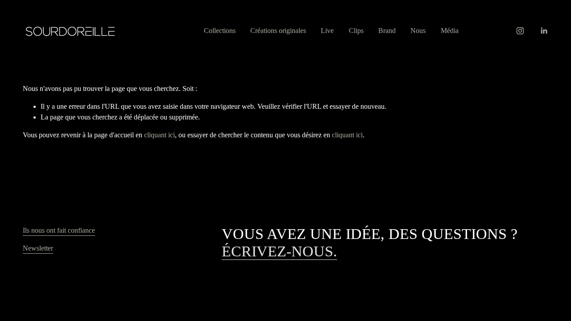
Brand (387, 30)
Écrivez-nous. (279, 251)
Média (450, 30)
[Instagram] (520, 30)
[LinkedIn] (543, 30)
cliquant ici (159, 135)
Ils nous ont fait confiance (59, 230)
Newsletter (38, 248)
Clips (356, 30)
